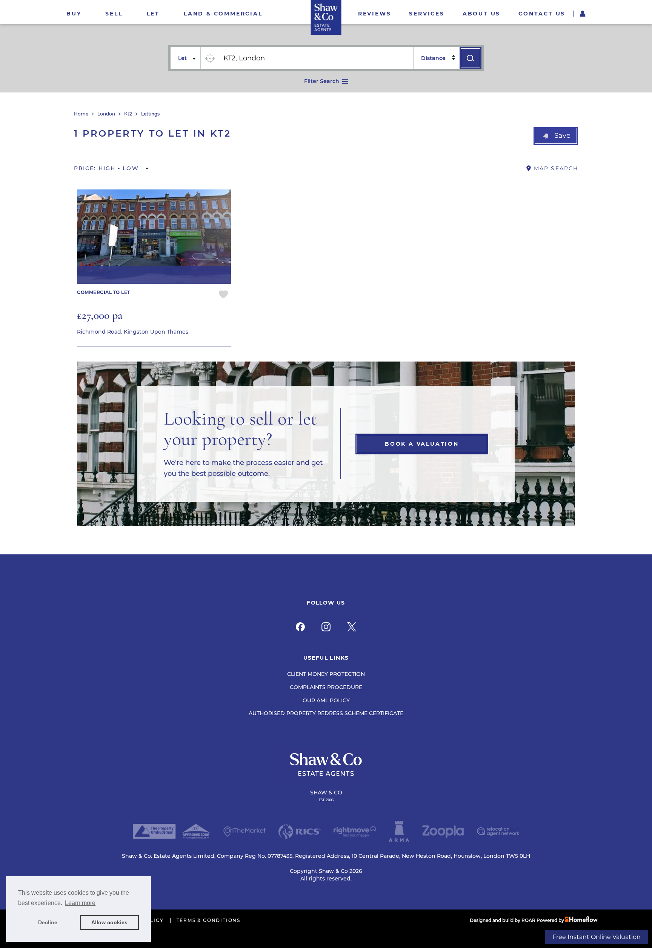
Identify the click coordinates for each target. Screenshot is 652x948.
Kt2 (128, 114)
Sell (113, 13)
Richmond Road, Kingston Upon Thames (132, 331)
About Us (481, 13)
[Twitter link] (351, 626)
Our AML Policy (326, 700)
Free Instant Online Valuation (596, 936)
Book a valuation (422, 443)
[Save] (223, 295)
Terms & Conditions (208, 920)
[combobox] (316, 58)
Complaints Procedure (326, 687)
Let (153, 13)
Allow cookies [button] (109, 922)
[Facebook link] (300, 626)
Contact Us (541, 13)
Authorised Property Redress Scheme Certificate (326, 713)
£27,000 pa (100, 315)
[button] (556, 136)
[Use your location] (210, 58)
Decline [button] (47, 922)
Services (426, 13)
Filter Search (321, 81)
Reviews (374, 13)
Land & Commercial (223, 13)
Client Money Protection (326, 674)
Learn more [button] (80, 903)
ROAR (528, 920)
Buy (73, 13)
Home (81, 114)
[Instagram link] (326, 626)
